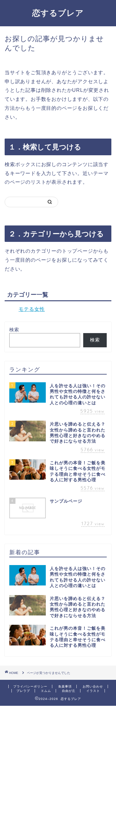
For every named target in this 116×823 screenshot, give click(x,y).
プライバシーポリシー (30, 686)
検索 (14, 329)
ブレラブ (23, 690)
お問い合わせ (93, 686)
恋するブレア (58, 13)
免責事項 (65, 686)
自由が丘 (68, 690)
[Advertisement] (58, 764)
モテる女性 (32, 309)
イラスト (93, 690)
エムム (46, 690)
